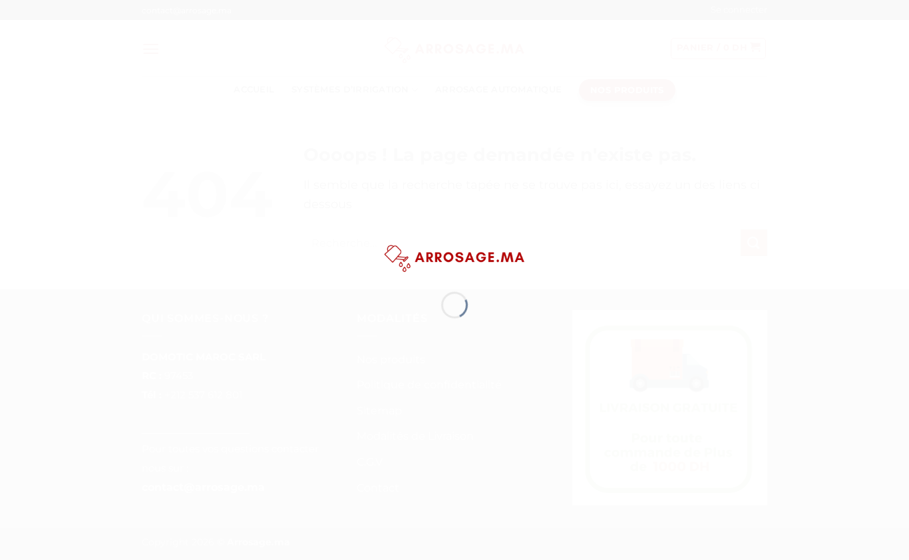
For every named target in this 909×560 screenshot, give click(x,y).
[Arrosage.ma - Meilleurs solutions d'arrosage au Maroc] (454, 255)
